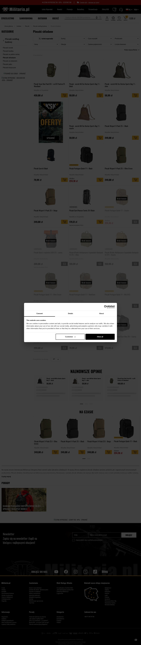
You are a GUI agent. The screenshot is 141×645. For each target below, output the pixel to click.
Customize (69, 337)
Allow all (100, 337)
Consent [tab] (39, 313)
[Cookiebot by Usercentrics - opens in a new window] (106, 306)
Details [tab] (70, 313)
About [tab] (101, 313)
